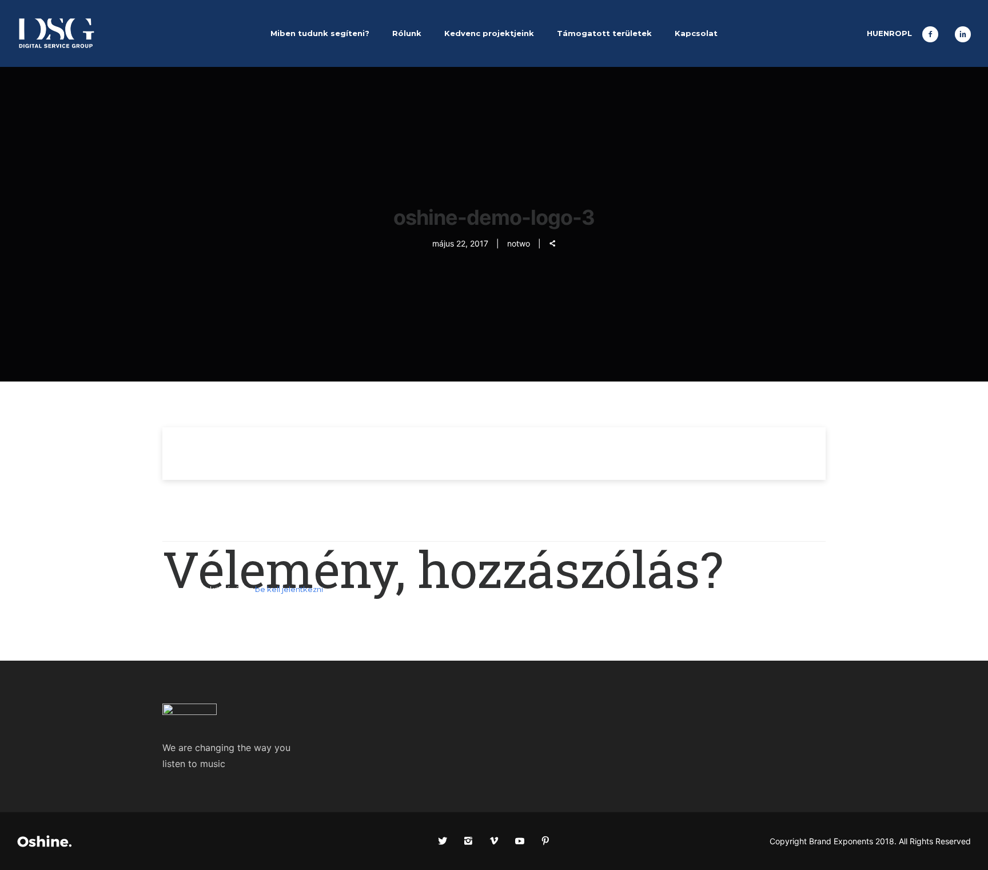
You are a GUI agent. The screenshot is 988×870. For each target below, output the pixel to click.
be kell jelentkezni (289, 589)
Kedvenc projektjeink (489, 33)
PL (907, 33)
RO (895, 33)
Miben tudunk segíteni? (319, 33)
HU (872, 33)
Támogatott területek (604, 33)
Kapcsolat (696, 33)
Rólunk (406, 33)
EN (883, 33)
